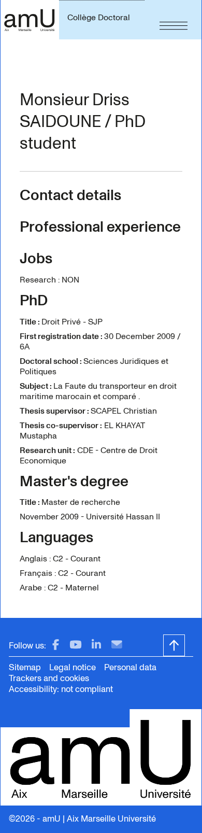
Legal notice (72, 667)
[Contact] (116, 645)
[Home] (29, 19)
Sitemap (25, 667)
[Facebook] (55, 645)
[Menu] (173, 19)
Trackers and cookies (49, 678)
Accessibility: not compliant (61, 689)
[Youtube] (75, 645)
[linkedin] (96, 645)
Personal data (130, 667)
